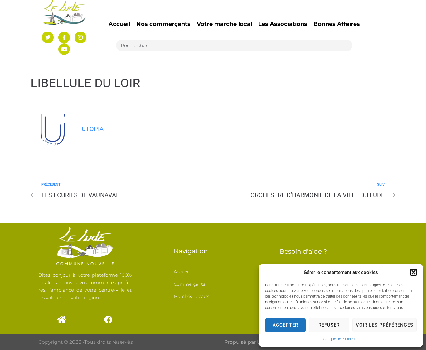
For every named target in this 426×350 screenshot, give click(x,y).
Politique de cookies (338, 339)
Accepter (285, 325)
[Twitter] (47, 37)
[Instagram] (80, 37)
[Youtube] (64, 49)
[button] (413, 272)
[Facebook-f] (64, 37)
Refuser (329, 325)
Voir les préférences (384, 325)
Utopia (93, 129)
